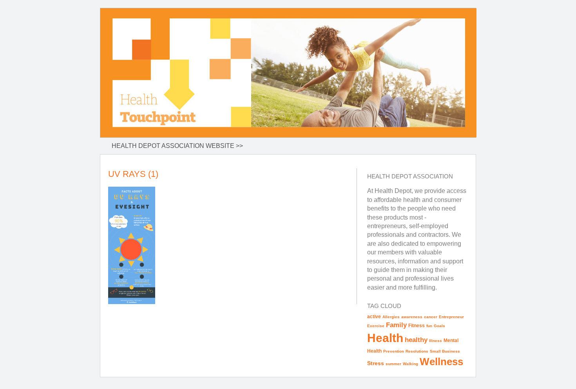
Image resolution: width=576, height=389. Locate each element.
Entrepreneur (451, 317)
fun (429, 326)
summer (393, 364)
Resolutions (417, 351)
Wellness (441, 361)
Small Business (445, 351)
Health (385, 337)
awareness (411, 317)
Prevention (393, 351)
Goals (439, 326)
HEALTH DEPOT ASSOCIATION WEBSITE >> (177, 145)
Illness (435, 341)
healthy (416, 340)
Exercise (375, 326)
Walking (410, 364)
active (374, 316)
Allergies (391, 317)
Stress (375, 363)
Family (396, 325)
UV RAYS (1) (133, 174)
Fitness (416, 325)
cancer (430, 317)
